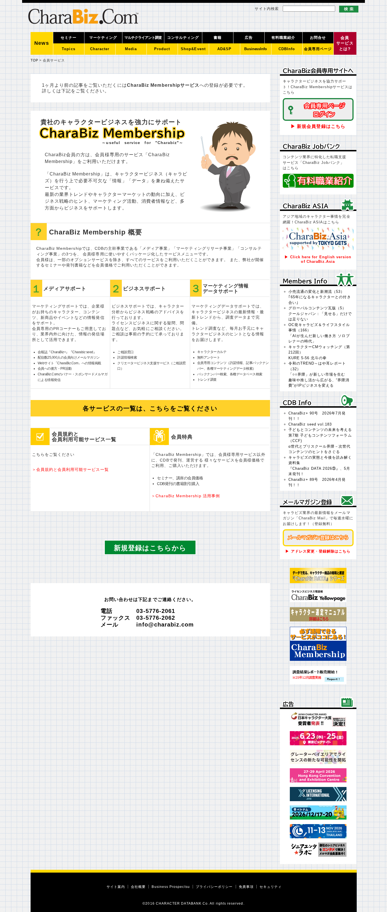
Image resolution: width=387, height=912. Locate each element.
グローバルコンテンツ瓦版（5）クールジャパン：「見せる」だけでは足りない (320, 313)
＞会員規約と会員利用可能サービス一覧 (70, 469)
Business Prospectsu (171, 886)
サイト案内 (116, 886)
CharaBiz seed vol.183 (310, 424)
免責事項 (246, 886)
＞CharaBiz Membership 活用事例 (185, 496)
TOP (34, 60)
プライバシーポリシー (214, 886)
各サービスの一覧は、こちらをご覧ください (150, 408)
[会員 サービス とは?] (345, 53)
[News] (42, 53)
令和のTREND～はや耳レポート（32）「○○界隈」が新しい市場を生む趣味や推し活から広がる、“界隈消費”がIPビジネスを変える (319, 374)
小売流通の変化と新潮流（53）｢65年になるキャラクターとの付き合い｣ (319, 297)
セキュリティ (271, 886)
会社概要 (138, 886)
